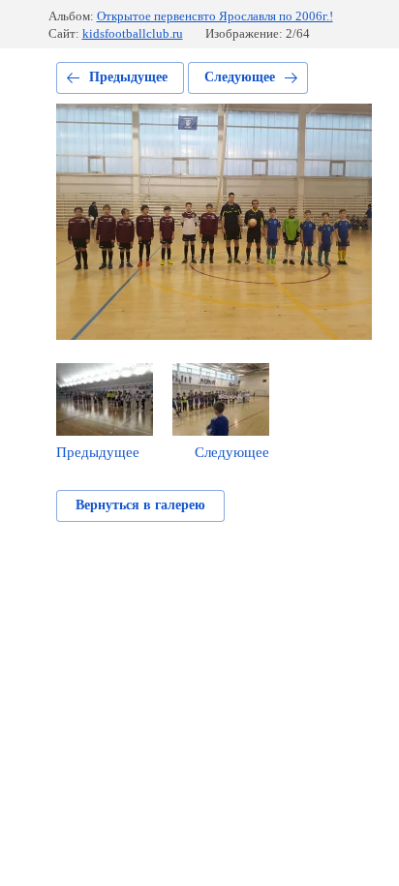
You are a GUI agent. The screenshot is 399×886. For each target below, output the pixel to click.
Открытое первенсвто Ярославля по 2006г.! (215, 16)
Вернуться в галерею (140, 505)
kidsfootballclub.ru (132, 33)
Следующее (239, 77)
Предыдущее (128, 77)
